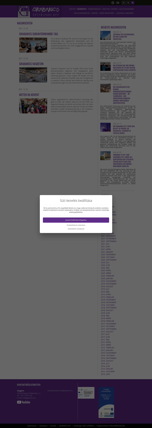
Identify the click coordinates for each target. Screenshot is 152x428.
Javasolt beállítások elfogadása (76, 220)
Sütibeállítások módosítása (76, 225)
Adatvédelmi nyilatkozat (76, 229)
